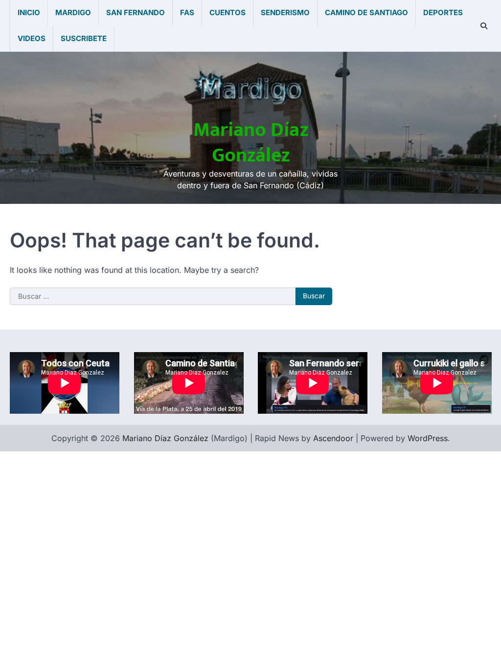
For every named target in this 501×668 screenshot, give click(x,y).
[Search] (484, 26)
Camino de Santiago (366, 12)
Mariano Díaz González (250, 142)
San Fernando (135, 12)
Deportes (443, 12)
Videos (32, 38)
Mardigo (73, 12)
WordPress (428, 438)
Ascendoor (333, 438)
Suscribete (84, 38)
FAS (187, 12)
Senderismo (285, 12)
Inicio (29, 12)
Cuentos (227, 12)
